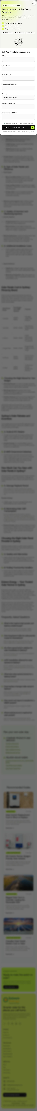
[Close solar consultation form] (34, 3)
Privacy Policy (29, 131)
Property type (6, 93)
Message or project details (9, 112)
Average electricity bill (8, 103)
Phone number (6, 65)
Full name (5, 55)
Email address (6, 74)
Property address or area (9, 84)
